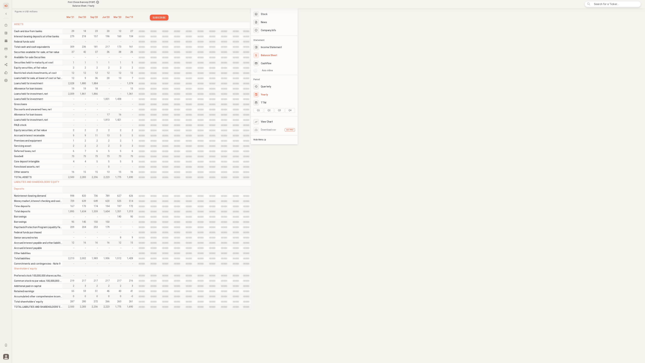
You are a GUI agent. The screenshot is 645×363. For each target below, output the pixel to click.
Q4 (290, 110)
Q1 (258, 110)
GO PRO (289, 130)
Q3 (279, 110)
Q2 (269, 110)
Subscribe (159, 17)
